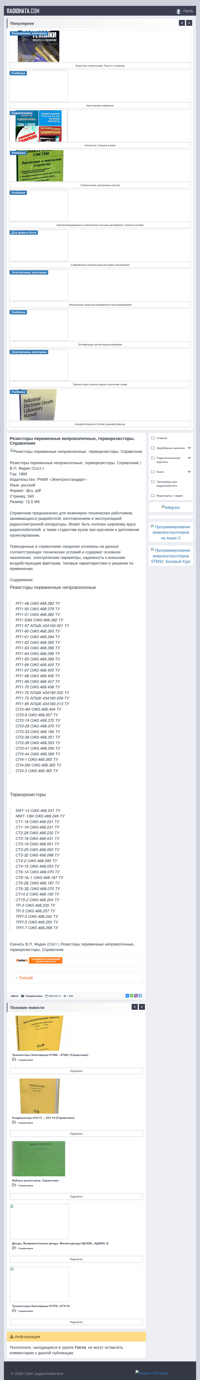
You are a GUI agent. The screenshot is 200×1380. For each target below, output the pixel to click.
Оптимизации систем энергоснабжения (100, 344)
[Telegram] (140, 995)
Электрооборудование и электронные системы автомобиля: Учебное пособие (100, 225)
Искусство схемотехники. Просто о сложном (100, 65)
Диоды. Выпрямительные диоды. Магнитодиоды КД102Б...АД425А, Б (60, 1243)
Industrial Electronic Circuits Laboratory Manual (100, 424)
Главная (162, 438)
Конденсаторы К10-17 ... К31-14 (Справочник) (43, 1118)
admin (14, 996)
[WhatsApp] (131, 995)
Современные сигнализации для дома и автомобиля (100, 264)
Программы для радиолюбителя (167, 483)
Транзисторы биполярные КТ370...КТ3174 (41, 1306)
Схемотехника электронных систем (100, 185)
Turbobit (26, 977)
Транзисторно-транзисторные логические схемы (100, 384)
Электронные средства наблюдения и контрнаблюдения (100, 304)
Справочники (33, 996)
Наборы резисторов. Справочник (35, 1180)
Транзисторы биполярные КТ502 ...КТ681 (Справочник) (50, 1055)
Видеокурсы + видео (170, 495)
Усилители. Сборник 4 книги (100, 145)
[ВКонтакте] (127, 995)
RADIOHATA (23, 10)
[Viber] (136, 995)
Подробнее (76, 1070)
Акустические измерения (100, 105)
